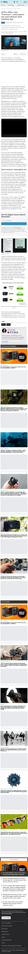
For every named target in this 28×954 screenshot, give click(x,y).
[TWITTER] (8, 332)
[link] (5, 287)
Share (4, 54)
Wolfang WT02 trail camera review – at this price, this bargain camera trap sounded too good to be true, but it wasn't (14, 896)
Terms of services (16, 227)
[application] (14, 127)
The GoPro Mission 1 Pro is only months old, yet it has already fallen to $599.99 (14, 873)
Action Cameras (17, 8)
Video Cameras (10, 8)
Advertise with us (5, 934)
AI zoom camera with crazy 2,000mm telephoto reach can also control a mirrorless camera (13, 903)
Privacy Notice (18, 228)
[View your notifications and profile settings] (14, 2)
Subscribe (21, 1)
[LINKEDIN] (13, 332)
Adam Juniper (10, 22)
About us (3, 937)
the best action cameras (18, 315)
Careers (3, 942)
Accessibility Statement (7, 940)
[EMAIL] (17, 332)
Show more (22, 304)
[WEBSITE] (15, 332)
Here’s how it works (9, 32)
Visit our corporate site (7, 913)
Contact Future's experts (7, 925)
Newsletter (24, 54)
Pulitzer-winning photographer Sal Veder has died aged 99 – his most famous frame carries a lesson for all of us (14, 880)
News (3, 22)
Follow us (17, 54)
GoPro (13, 58)
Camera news (11, 5)
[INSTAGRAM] (11, 332)
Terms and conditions (6, 923)
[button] (1, 2)
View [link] (20, 288)
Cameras (3, 8)
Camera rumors (21, 5)
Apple (19, 143)
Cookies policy (5, 931)
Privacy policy (4, 928)
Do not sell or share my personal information (11, 945)
